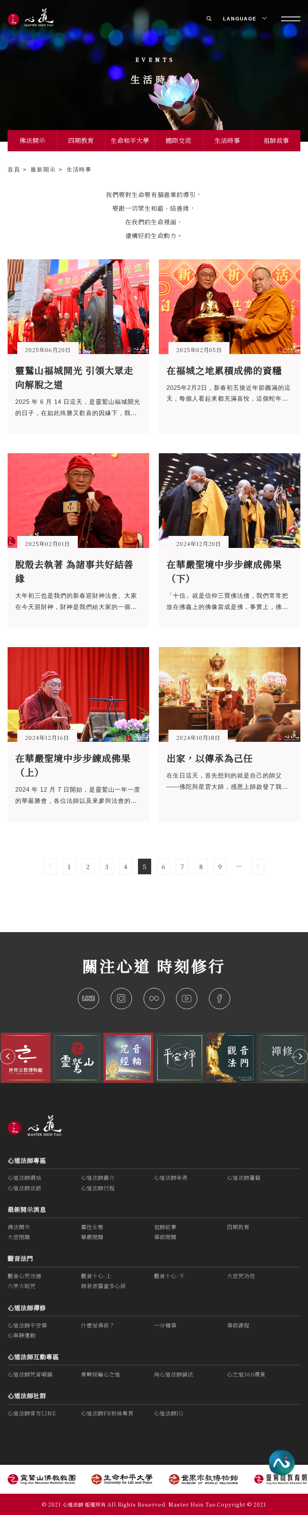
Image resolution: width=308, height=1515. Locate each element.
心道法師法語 (24, 1188)
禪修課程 (238, 1325)
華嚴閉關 (92, 1237)
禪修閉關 (165, 1237)
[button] (7, 1056)
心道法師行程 (98, 1188)
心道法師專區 (27, 1160)
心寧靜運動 (22, 1335)
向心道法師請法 (173, 1374)
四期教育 (81, 140)
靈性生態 (92, 1227)
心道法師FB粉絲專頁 (107, 1413)
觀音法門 (20, 1258)
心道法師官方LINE (32, 1413)
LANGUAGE (241, 19)
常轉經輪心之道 (100, 1374)
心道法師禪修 (27, 1307)
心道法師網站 (24, 1177)
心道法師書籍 (244, 1177)
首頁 (15, 169)
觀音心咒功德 (24, 1276)
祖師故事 (276, 140)
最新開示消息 (27, 1209)
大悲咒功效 (241, 1276)
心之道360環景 (246, 1374)
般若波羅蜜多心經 (103, 1286)
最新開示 (44, 169)
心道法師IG (168, 1413)
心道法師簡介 (98, 1177)
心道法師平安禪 (27, 1325)
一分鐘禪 (165, 1325)
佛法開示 (32, 140)
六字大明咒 (22, 1286)
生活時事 (227, 140)
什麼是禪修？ (98, 1325)
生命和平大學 (130, 140)
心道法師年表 (171, 1177)
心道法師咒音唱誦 (30, 1374)
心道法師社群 (27, 1395)
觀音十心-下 (169, 1276)
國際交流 (178, 140)
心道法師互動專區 (33, 1356)
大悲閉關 (19, 1237)
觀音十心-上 (96, 1276)
